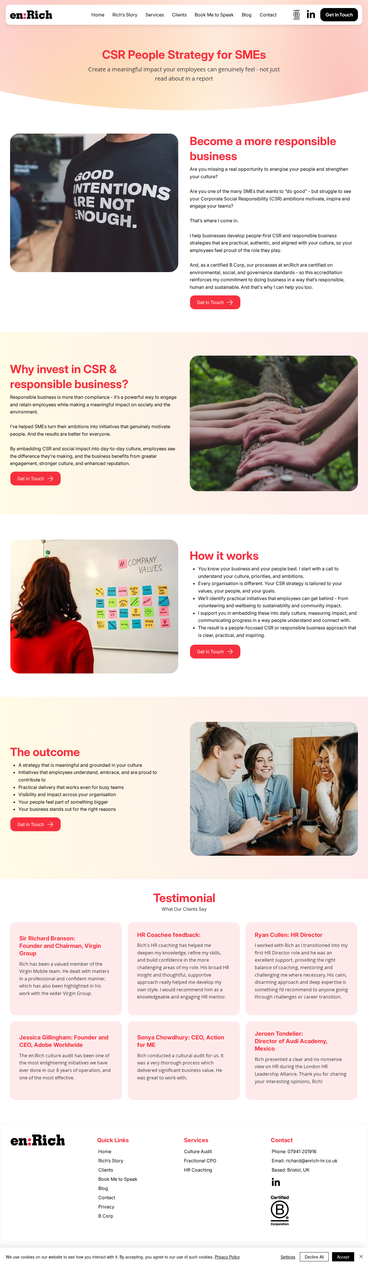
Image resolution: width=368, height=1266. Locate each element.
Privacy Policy (227, 1257)
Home (104, 1151)
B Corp (105, 1216)
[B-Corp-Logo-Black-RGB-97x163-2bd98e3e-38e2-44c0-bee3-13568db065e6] (297, 15)
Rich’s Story (110, 1160)
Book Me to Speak (117, 1179)
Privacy (106, 1207)
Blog (103, 1188)
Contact (106, 1197)
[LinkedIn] (311, 15)
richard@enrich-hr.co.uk (312, 1160)
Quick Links (113, 1140)
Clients (105, 1170)
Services (196, 1140)
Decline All (314, 1257)
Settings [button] (288, 1257)
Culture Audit (198, 1151)
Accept (343, 1257)
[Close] (361, 1256)
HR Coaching (198, 1170)
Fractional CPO (200, 1160)
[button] (155, 14)
